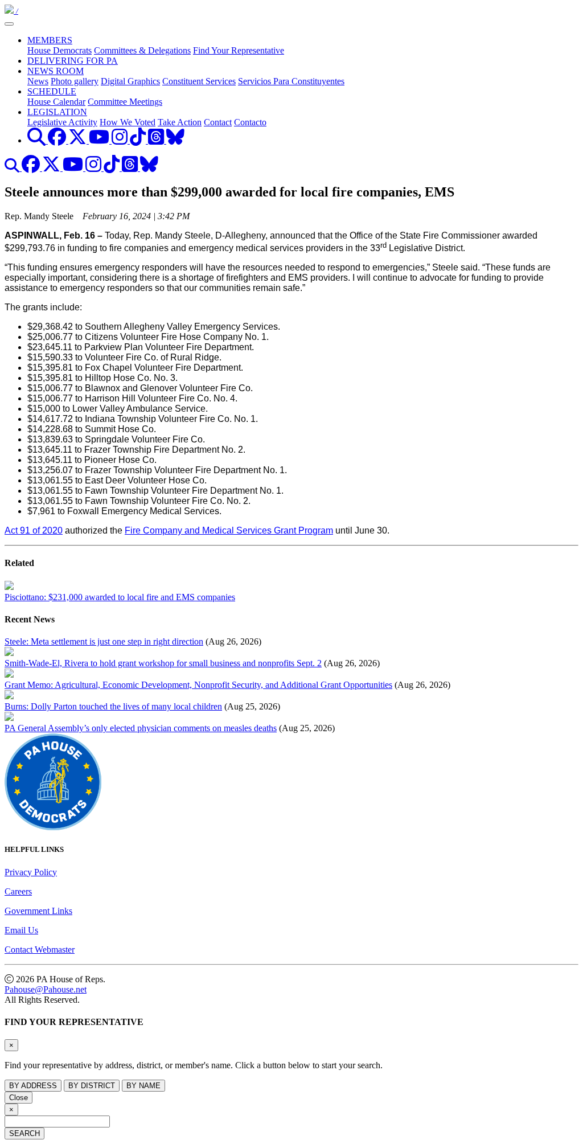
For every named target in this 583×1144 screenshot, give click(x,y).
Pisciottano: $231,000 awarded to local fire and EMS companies (120, 597)
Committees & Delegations (142, 50)
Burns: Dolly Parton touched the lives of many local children (113, 706)
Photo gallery (74, 81)
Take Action (180, 122)
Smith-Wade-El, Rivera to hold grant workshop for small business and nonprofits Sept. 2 (163, 663)
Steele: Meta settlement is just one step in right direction (104, 641)
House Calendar (56, 101)
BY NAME (143, 1085)
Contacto (250, 122)
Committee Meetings (125, 101)
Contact (218, 122)
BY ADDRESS (33, 1085)
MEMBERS (49, 40)
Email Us (21, 930)
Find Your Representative (238, 50)
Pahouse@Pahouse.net (46, 989)
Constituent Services (199, 81)
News (37, 81)
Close (18, 1097)
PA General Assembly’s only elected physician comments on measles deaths (141, 728)
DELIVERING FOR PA (72, 60)
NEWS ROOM (55, 71)
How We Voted (127, 122)
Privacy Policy (31, 872)
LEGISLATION (57, 112)
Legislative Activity (62, 122)
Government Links (38, 911)
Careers (18, 891)
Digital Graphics (130, 81)
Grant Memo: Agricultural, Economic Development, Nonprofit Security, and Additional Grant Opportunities (198, 685)
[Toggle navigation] (9, 24)
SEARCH (24, 1133)
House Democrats (59, 50)
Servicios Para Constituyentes (291, 81)
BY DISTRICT (91, 1085)
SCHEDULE (51, 91)
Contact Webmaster (40, 949)
